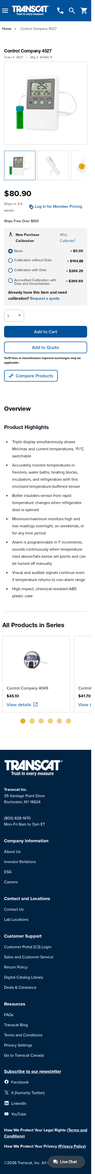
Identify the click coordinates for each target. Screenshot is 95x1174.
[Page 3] (41, 720)
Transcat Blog (16, 1025)
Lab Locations (16, 919)
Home (6, 28)
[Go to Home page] (30, 11)
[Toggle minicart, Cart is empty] (84, 11)
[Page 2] (31, 720)
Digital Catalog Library (23, 977)
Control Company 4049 (27, 688)
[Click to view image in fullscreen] (45, 103)
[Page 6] (68, 720)
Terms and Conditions (23, 1035)
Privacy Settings (18, 1045)
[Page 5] (59, 720)
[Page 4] (50, 720)
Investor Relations (20, 861)
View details (19, 704)
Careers (11, 882)
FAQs (8, 1014)
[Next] (82, 166)
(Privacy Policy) (72, 1146)
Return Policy (16, 967)
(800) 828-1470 (17, 818)
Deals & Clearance (20, 987)
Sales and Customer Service (28, 957)
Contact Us (14, 909)
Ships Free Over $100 (21, 220)
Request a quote (45, 298)
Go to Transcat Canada (24, 1055)
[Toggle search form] (72, 11)
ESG (7, 871)
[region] (45, 682)
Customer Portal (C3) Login (27, 946)
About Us (12, 851)
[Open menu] (5, 10)
